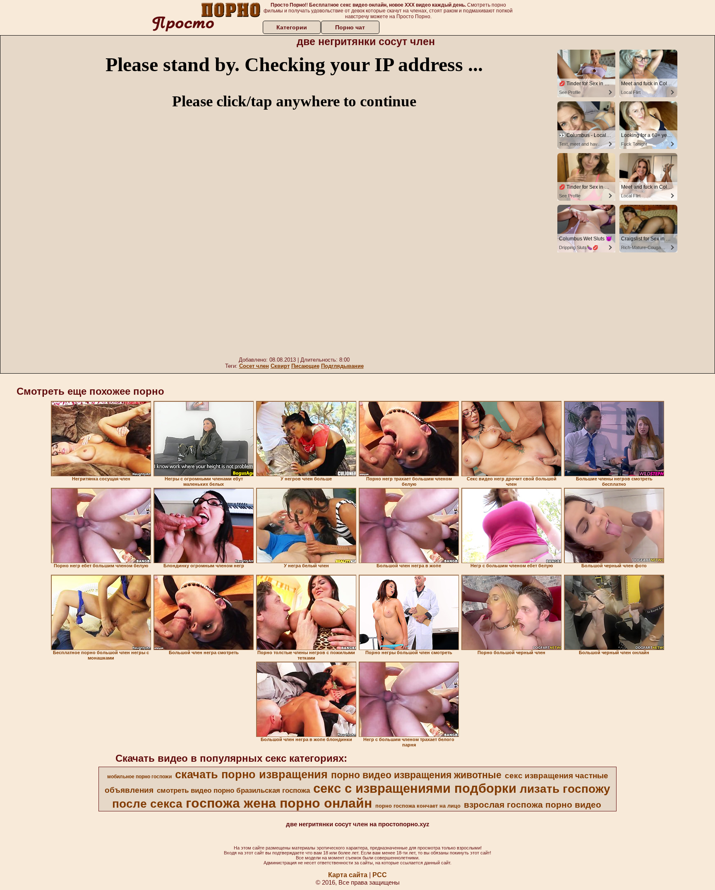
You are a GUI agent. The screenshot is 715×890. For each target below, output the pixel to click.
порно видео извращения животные (416, 775)
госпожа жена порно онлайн (279, 803)
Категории (291, 27)
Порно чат (350, 27)
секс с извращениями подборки (414, 788)
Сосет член (254, 366)
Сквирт (280, 366)
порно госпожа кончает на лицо (418, 806)
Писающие (305, 366)
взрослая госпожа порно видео (532, 805)
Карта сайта (347, 874)
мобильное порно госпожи (139, 777)
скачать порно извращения (251, 774)
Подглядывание (342, 366)
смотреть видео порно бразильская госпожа (233, 790)
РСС (379, 874)
